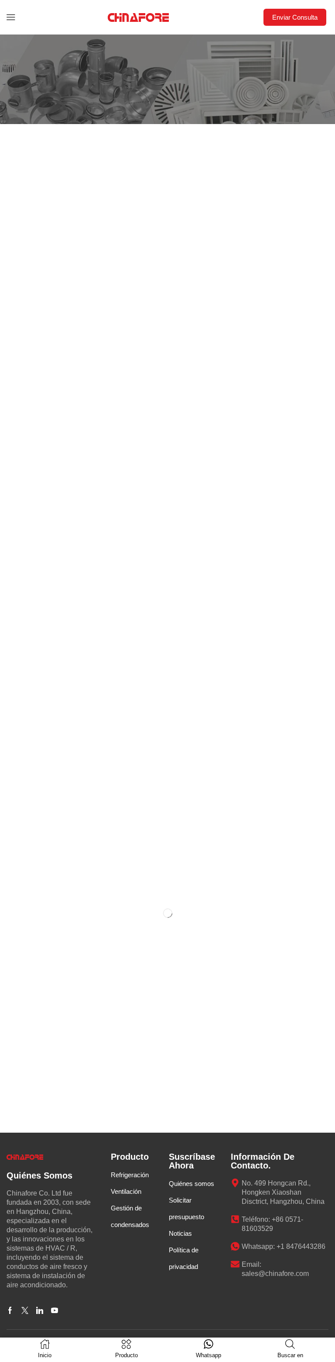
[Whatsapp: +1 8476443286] (235, 1246)
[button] (11, 17)
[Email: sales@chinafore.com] (235, 1264)
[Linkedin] (39, 1310)
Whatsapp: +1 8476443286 (283, 1246)
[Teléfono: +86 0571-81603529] (235, 1219)
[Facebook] (10, 1310)
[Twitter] (24, 1310)
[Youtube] (54, 1310)
